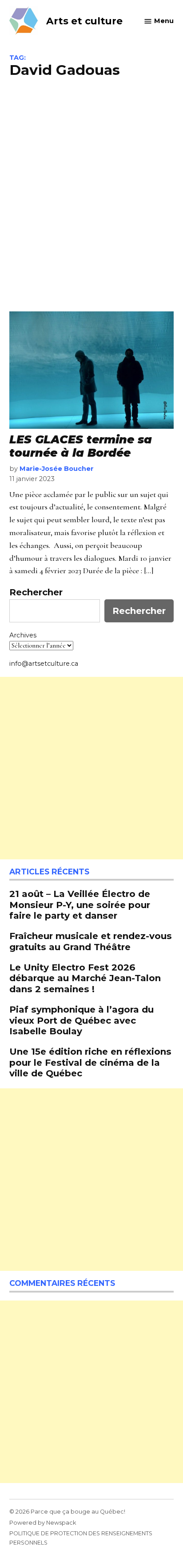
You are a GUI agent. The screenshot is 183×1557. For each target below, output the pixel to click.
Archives (22, 635)
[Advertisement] (91, 193)
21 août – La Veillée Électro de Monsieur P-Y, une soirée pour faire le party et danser (79, 904)
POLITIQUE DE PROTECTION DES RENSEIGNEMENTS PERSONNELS (80, 1537)
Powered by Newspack (42, 1522)
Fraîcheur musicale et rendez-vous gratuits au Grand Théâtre (90, 941)
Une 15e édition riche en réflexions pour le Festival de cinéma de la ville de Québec (90, 1062)
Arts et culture (84, 21)
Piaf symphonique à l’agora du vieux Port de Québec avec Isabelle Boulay (81, 1020)
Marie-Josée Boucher (57, 469)
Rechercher (36, 592)
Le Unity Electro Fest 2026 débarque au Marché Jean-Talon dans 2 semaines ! (85, 978)
